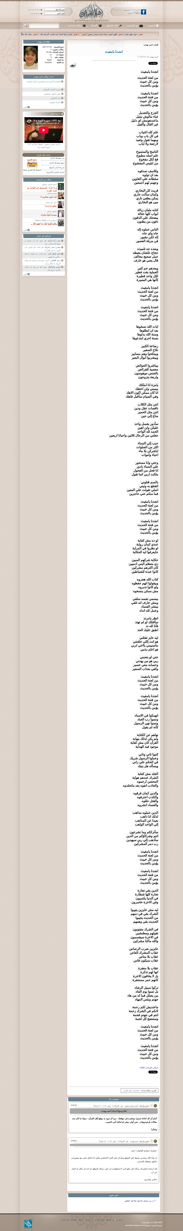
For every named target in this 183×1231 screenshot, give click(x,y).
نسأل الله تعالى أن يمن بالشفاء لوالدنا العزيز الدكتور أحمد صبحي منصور (91, 34)
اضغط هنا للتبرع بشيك (32, 170)
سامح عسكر (52, 211)
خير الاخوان (55, 98)
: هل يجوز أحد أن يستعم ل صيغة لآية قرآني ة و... (42, 242)
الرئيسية (151, 25)
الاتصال (94, 25)
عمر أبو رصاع (51, 202)
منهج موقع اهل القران (56, 163)
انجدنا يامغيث (54, 102)
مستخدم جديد (35, 13)
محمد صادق (52, 193)
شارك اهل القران (43, 155)
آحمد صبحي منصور (131, 1106)
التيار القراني (100, 1220)
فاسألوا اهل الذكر (44, 236)
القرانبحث (89, 1220)
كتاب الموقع (112, 25)
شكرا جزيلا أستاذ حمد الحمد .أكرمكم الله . (143, 34)
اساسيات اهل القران (131, 1090)
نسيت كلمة (31, 9)
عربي (130, 13)
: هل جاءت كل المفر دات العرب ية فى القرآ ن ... (42, 248)
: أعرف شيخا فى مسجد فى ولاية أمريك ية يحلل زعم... (42, 262)
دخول (38, 10)
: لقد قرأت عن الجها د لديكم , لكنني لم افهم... (42, 255)
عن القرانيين (132, 25)
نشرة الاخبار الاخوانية (51, 89)
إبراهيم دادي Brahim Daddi (46, 220)
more (26, 107)
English (137, 13)
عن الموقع (110, 1220)
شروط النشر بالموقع (56, 168)
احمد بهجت (134, 1141)
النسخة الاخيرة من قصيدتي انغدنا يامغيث (43, 81)
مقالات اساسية (74, 25)
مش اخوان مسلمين (52, 94)
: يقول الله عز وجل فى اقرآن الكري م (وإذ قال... (42, 268)
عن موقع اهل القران (57, 158)
